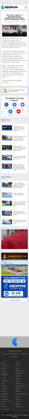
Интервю (18, 376)
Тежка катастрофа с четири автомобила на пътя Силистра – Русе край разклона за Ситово (19, 138)
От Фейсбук (4, 388)
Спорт (3, 404)
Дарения (3, 368)
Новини (18, 381)
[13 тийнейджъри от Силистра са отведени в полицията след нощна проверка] (7, 127)
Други (17, 368)
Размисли (18, 396)
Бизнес (18, 365)
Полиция (18, 391)
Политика (4, 391)
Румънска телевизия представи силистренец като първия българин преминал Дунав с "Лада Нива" (19, 167)
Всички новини (5, 409)
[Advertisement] (14, 319)
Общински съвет (20, 386)
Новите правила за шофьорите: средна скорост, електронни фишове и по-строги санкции (20, 148)
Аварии (3, 363)
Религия (18, 399)
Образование (19, 383)
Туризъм (18, 404)
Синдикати (19, 401)
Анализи (18, 363)
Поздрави (18, 388)
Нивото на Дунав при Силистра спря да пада (18, 194)
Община (3, 386)
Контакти (14, 356)
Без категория (5, 365)
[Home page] (9, 7)
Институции (19, 373)
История (3, 378)
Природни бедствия (21, 394)
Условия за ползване (14, 351)
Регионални (4, 399)
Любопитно (4, 381)
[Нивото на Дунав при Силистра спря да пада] (7, 194)
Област (3, 383)
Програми (4, 396)
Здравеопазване (20, 370)
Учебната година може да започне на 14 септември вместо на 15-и (19, 157)
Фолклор (17, 21)
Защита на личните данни (11, 353)
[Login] (26, 2)
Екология (3, 370)
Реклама (23, 353)
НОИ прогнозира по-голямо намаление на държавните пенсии (19, 222)
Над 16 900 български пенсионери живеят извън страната (19, 213)
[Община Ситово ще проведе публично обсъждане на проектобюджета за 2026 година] (7, 203)
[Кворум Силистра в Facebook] (14, 287)
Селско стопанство (6, 401)
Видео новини (20, 406)
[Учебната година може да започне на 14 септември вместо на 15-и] (7, 157)
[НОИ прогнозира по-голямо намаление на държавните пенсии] (7, 221)
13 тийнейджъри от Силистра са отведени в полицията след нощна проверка (19, 128)
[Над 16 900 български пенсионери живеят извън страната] (7, 213)
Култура (18, 378)
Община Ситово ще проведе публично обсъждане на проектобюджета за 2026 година (20, 203)
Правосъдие (4, 394)
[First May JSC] (14, 264)
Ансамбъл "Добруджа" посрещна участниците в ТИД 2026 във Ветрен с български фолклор (19, 185)
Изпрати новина (15, 300)
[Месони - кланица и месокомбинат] (14, 248)
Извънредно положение (4, 374)
